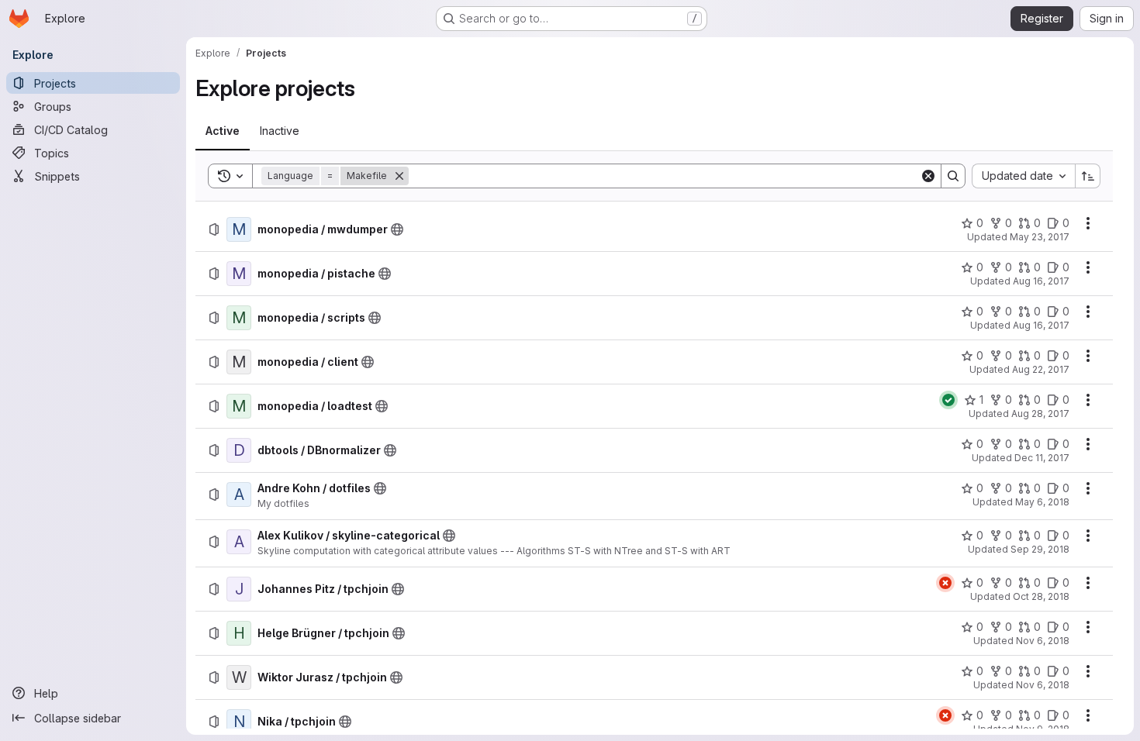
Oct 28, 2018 (1041, 596)
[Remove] (399, 176)
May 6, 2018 (1042, 502)
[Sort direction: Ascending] (1088, 176)
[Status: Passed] (948, 400)
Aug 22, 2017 (1040, 369)
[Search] (953, 176)
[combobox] (1023, 176)
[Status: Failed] (945, 583)
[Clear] (928, 176)
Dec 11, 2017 (1041, 458)
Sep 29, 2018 (1039, 549)
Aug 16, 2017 (1041, 281)
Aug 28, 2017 (1040, 413)
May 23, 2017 (1039, 237)
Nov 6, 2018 (1042, 640)
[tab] (222, 131)
